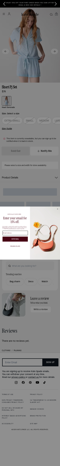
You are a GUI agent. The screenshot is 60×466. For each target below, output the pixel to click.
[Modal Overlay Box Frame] (30, 233)
